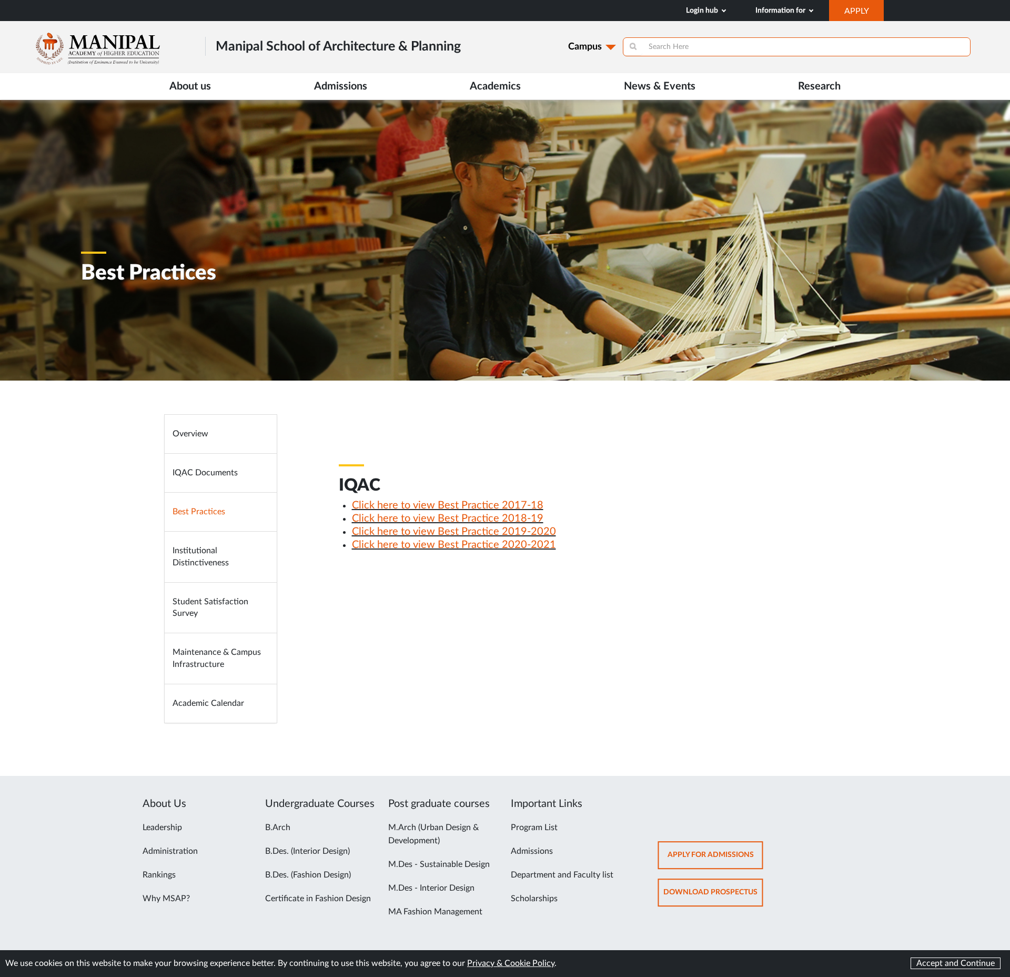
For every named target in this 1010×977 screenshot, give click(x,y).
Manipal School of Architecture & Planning (338, 46)
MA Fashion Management (435, 912)
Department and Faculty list (562, 875)
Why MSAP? (166, 898)
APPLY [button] (864, 13)
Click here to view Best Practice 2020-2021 (454, 545)
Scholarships (534, 898)
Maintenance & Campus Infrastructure (217, 658)
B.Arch (277, 827)
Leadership (162, 827)
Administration (170, 851)
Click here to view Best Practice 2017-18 (447, 505)
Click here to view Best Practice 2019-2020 (454, 531)
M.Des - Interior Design (431, 888)
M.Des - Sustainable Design (439, 864)
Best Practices (199, 511)
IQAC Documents (205, 472)
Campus (585, 47)
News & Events (659, 86)
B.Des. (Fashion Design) (308, 875)
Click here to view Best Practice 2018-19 (447, 518)
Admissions (532, 851)
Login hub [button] (703, 10)
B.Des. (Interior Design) (307, 851)
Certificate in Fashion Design (318, 898)
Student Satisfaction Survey (210, 607)
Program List (534, 827)
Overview (190, 434)
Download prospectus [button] (713, 897)
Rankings (159, 875)
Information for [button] (781, 10)
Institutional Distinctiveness (201, 556)
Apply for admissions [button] (715, 860)
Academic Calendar (208, 703)
